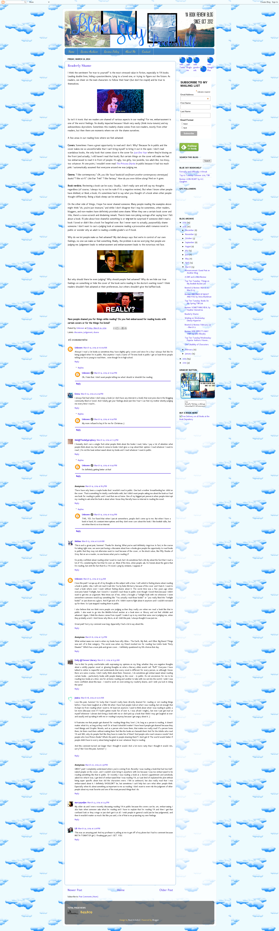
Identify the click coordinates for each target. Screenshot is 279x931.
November (190, 234)
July (187, 250)
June (187, 254)
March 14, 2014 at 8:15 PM (96, 486)
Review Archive (89, 51)
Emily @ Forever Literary (86, 660)
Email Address (194, 94)
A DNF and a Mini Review (195, 277)
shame (96, 332)
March (188, 267)
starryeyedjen (80, 802)
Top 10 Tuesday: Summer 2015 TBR (194, 175)
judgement (88, 332)
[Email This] (114, 328)
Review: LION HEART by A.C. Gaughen (191, 180)
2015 (185, 222)
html (185, 124)
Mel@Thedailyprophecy (85, 440)
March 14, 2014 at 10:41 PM (105, 419)
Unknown (79, 347)
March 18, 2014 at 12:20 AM (92, 697)
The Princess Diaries (125, 163)
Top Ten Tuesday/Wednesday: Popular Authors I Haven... (198, 339)
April (187, 262)
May (187, 258)
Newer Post (75, 890)
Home (71, 51)
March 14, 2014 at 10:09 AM (95, 347)
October (189, 238)
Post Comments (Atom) (88, 896)
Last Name (185, 111)
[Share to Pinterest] (125, 328)
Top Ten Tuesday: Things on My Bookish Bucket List (197, 282)
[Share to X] (120, 328)
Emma (77, 394)
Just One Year (140, 152)
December (190, 230)
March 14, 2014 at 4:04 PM (92, 394)
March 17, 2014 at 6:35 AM (108, 660)
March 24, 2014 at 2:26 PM (89, 828)
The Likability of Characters (197, 344)
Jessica (77, 697)
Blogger (155, 920)
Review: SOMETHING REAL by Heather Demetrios (197, 308)
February (189, 349)
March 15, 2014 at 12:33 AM (94, 579)
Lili (76, 828)
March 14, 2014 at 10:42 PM (105, 373)
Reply (77, 361)
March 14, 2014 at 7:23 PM (107, 440)
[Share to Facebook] (122, 328)
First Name (185, 103)
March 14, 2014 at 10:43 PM (105, 514)
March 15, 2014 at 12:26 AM (93, 541)
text (185, 128)
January (188, 353)
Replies (81, 367)
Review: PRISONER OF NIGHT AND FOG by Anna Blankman (198, 295)
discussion (78, 332)
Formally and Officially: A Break (193, 171)
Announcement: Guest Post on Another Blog (197, 271)
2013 (185, 358)
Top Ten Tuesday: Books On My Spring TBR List (197, 302)
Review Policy (111, 51)
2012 (185, 362)
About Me (130, 51)
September (190, 242)
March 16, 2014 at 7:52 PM (96, 637)
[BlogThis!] (117, 328)
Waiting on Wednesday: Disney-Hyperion (195, 319)
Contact (146, 51)
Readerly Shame (191, 314)
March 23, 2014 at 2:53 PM (98, 802)
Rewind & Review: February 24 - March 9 (198, 325)
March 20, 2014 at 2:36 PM (96, 765)
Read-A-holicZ (134, 920)
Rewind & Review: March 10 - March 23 (197, 288)
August (188, 246)
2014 (185, 226)
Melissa (78, 541)
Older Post (166, 890)
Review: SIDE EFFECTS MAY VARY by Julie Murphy (197, 332)
